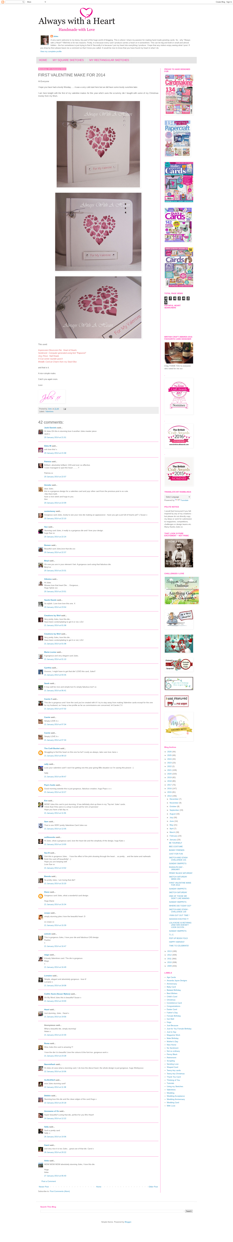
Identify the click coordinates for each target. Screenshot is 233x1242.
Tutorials (170, 1083)
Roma (46, 1043)
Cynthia (47, 668)
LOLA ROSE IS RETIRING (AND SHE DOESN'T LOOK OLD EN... (180, 925)
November (174, 803)
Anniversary (172, 984)
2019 (169, 777)
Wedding (170, 1093)
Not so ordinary (173, 1051)
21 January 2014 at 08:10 (55, 756)
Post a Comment (49, 1181)
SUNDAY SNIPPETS (177, 863)
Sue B (47, 853)
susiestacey (49, 511)
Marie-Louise (50, 652)
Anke (46, 1161)
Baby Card (171, 987)
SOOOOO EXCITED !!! (179, 919)
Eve (46, 801)
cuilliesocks (49, 837)
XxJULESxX (49, 1080)
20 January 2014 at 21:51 (55, 437)
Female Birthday (174, 1016)
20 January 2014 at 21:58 (55, 453)
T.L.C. (171, 935)
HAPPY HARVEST (177, 942)
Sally (46, 1127)
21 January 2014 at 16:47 (55, 946)
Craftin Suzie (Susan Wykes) (57, 994)
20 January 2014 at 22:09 (55, 503)
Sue (46, 527)
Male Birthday (173, 1038)
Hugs (169, 1022)
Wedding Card (173, 1102)
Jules (55, 36)
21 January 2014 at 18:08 (55, 985)
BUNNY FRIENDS (176, 850)
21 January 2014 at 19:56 (55, 1017)
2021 (169, 770)
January (173, 840)
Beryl (46, 561)
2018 (169, 781)
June (172, 821)
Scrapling (171, 1061)
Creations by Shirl (52, 615)
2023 (169, 763)
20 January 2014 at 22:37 (55, 552)
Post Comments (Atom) (60, 1191)
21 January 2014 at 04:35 (55, 675)
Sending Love (173, 1064)
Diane (46, 892)
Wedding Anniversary (176, 1099)
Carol (46, 1145)
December (174, 799)
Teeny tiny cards (174, 1070)
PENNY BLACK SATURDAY (180, 873)
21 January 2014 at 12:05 (55, 829)
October (173, 806)
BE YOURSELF (175, 843)
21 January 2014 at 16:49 (55, 967)
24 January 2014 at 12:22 (55, 1118)
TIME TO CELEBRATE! (179, 946)
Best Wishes (172, 993)
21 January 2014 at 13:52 (55, 868)
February (174, 836)
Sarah (46, 683)
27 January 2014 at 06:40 (55, 1176)
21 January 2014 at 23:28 (55, 1056)
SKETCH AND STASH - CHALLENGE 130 (179, 910)
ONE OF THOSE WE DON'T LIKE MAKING (179, 897)
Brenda (47, 876)
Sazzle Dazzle (50, 600)
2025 (169, 755)
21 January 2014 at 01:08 (55, 625)
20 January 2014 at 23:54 (55, 607)
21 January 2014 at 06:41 (55, 690)
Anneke (47, 485)
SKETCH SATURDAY (178, 892)
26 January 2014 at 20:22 (55, 1152)
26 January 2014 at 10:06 (55, 1137)
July (172, 817)
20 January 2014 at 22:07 (55, 477)
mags (46, 955)
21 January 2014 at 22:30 (55, 1035)
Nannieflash (49, 1064)
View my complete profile (51, 51)
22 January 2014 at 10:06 (55, 1071)
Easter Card (172, 1009)
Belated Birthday (174, 990)
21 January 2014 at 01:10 (55, 659)
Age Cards (171, 977)
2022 (169, 766)
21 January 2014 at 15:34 (55, 904)
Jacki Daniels (50, 428)
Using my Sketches (175, 1086)
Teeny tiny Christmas (176, 1074)
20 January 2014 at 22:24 (55, 537)
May (172, 825)
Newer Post (44, 1187)
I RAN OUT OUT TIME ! (179, 915)
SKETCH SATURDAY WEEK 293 (178, 878)
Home (98, 1187)
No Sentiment (172, 1048)
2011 (169, 959)
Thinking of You (173, 1080)
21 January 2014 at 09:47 (55, 777)
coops (47, 913)
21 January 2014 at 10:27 (55, 792)
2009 (169, 966)
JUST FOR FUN (176, 854)
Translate (184, 500)
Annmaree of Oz (51, 1111)
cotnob (47, 934)
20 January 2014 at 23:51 (55, 591)
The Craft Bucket (52, 748)
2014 (169, 796)
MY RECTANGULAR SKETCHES (109, 60)
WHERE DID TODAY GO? (180, 906)
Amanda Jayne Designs (177, 980)
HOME (43, 60)
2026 (169, 752)
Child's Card (172, 996)
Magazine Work (173, 1035)
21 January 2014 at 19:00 (55, 1001)
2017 (169, 785)
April (172, 828)
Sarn (46, 821)
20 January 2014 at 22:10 (55, 518)
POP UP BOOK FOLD (178, 938)
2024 (169, 759)
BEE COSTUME (176, 846)
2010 (169, 962)
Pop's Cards (49, 785)
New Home (171, 1045)
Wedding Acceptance (176, 1096)
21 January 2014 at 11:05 (55, 813)
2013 (169, 951)
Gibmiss (48, 579)
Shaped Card (172, 1067)
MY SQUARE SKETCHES (68, 60)
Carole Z (48, 699)
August (173, 814)
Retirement (171, 1057)
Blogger (128, 1222)
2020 (169, 774)
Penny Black (172, 1054)
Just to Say (171, 1032)
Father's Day (172, 1013)
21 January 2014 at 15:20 (55, 883)
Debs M (47, 446)
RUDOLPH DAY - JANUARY (176, 868)
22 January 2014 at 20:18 (55, 1103)
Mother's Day (172, 1041)
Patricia (47, 461)
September (175, 810)
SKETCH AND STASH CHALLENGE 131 (178, 858)
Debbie (47, 1096)
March (173, 832)
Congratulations (173, 1006)
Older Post (153, 1187)
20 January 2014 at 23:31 (55, 570)
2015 (169, 792)
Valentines (49, 412)
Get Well (170, 1019)
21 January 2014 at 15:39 (55, 925)
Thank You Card (174, 1077)
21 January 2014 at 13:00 (55, 844)
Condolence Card (174, 1003)
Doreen (47, 545)
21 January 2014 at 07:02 (55, 709)
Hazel (46, 1009)
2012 (169, 955)
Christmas (171, 1000)
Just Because (172, 1025)
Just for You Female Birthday (179, 1029)
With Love (171, 1106)
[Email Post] (64, 409)
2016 (169, 788)
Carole (47, 717)
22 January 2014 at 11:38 (55, 1087)
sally (46, 764)
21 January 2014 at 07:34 (55, 724)
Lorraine (48, 976)
